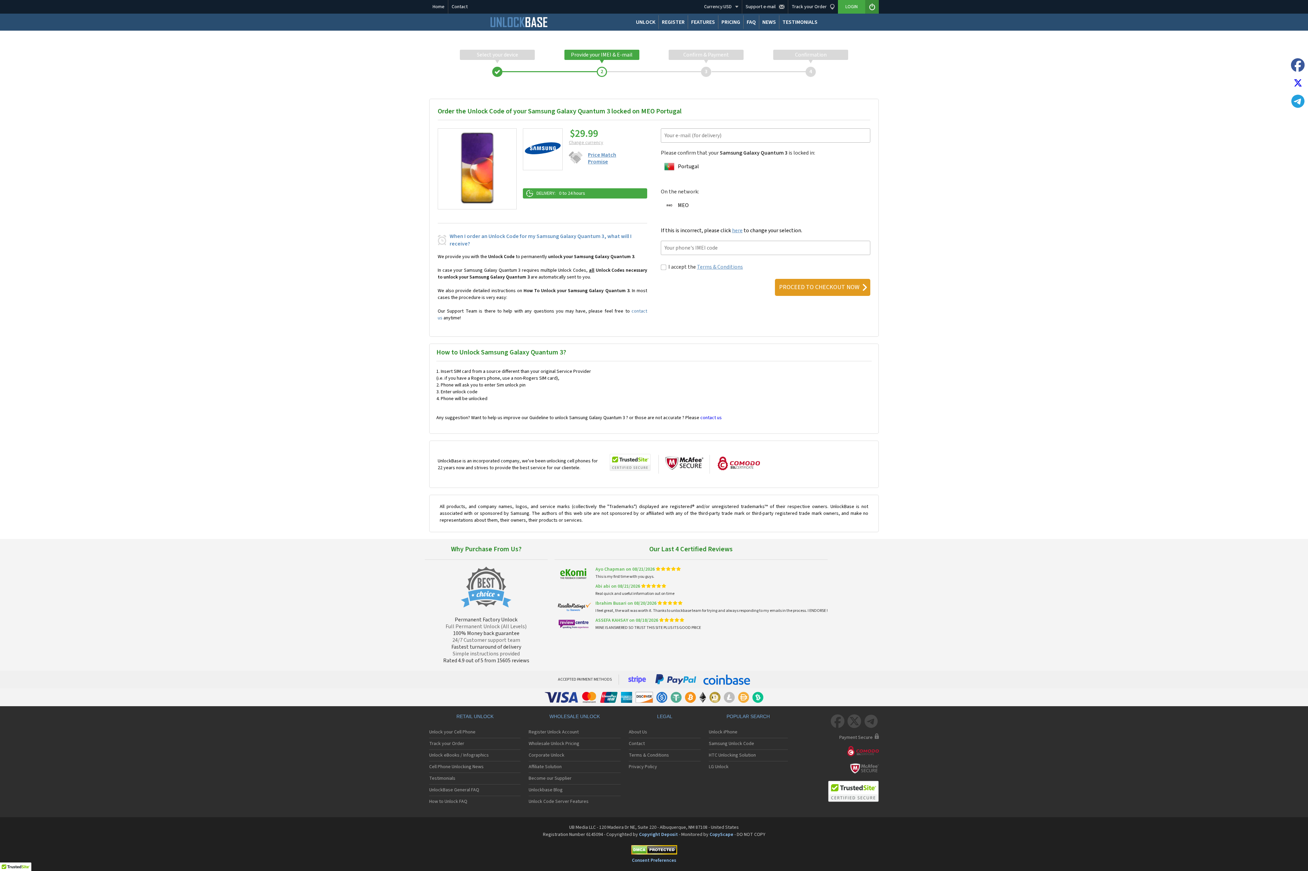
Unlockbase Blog (546, 790)
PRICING (730, 22)
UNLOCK (645, 22)
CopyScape (721, 834)
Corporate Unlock (546, 755)
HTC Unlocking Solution (732, 755)
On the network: (680, 191)
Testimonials (442, 778)
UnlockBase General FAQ (454, 790)
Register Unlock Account (554, 732)
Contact (460, 6)
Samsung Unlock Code (731, 743)
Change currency (586, 142)
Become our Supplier (550, 778)
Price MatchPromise (602, 158)
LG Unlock (719, 766)
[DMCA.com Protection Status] (654, 851)
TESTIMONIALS (800, 22)
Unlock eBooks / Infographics (459, 755)
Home (439, 6)
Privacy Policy (643, 766)
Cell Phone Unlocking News (456, 766)
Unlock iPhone (723, 732)
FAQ (751, 22)
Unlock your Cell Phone (452, 732)
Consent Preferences (654, 860)
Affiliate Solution (545, 766)
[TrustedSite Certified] (630, 462)
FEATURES (703, 22)
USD (718, 6)
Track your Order (446, 743)
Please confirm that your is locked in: (738, 152)
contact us (711, 417)
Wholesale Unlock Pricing (554, 743)
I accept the (705, 267)
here (737, 230)
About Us (638, 732)
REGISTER (673, 22)
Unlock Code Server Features (559, 801)
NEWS (769, 22)
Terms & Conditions (720, 267)
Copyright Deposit (658, 834)
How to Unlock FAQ (448, 801)
